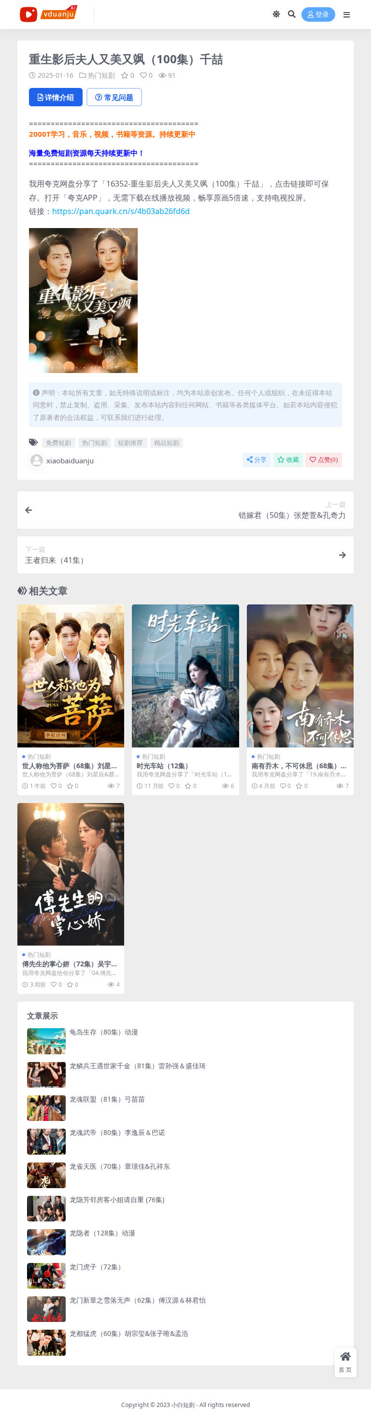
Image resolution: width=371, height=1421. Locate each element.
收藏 (292, 459)
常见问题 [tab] (118, 97)
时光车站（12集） (164, 765)
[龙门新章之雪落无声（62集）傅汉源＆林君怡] (46, 1309)
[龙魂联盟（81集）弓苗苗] (46, 1108)
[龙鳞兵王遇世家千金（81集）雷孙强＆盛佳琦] (46, 1075)
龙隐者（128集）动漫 (102, 1232)
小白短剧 (183, 1405)
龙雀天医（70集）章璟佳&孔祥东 (120, 1166)
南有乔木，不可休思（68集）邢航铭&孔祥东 (299, 769)
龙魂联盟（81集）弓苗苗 (107, 1099)
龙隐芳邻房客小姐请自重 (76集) (117, 1199)
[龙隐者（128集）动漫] (46, 1242)
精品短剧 (166, 442)
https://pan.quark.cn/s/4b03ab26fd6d (121, 211)
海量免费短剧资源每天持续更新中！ (87, 153)
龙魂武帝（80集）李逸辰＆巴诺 (117, 1132)
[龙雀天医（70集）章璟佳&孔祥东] (46, 1175)
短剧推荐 (130, 442)
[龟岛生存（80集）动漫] (46, 1041)
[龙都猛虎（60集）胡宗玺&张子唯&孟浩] (46, 1342)
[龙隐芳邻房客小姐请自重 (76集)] (46, 1208)
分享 (260, 459)
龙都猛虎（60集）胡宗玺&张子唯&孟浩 (129, 1333)
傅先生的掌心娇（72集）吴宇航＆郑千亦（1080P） (70, 967)
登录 (322, 14)
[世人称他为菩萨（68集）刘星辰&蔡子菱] (70, 675)
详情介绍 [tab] (59, 97)
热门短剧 (101, 75)
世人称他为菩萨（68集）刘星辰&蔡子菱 (70, 769)
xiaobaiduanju (70, 460)
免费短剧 (58, 442)
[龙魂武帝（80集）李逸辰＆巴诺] (46, 1141)
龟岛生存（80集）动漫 (104, 1031)
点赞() (328, 459)
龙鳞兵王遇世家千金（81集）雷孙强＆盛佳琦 (138, 1065)
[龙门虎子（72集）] (46, 1276)
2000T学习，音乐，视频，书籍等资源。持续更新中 (112, 134)
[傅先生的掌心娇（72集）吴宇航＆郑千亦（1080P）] (70, 874)
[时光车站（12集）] (185, 675)
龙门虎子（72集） (97, 1266)
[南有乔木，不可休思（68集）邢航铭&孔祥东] (300, 675)
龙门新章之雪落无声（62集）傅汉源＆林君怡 (138, 1300)
